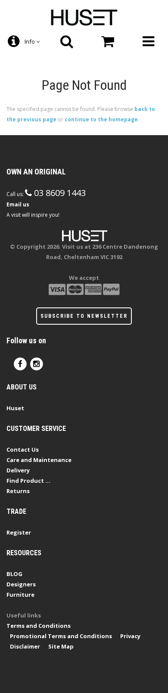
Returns (18, 491)
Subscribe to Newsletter (84, 316)
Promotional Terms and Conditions (61, 636)
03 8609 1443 (59, 193)
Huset (15, 408)
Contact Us (22, 449)
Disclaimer (25, 646)
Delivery (18, 470)
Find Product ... (28, 480)
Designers (21, 584)
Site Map (61, 646)
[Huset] (84, 16)
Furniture (20, 594)
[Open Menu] (148, 41)
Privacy (130, 636)
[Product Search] (66, 41)
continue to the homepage (101, 119)
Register (18, 532)
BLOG (14, 574)
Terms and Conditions (38, 626)
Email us (17, 204)
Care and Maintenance (39, 460)
